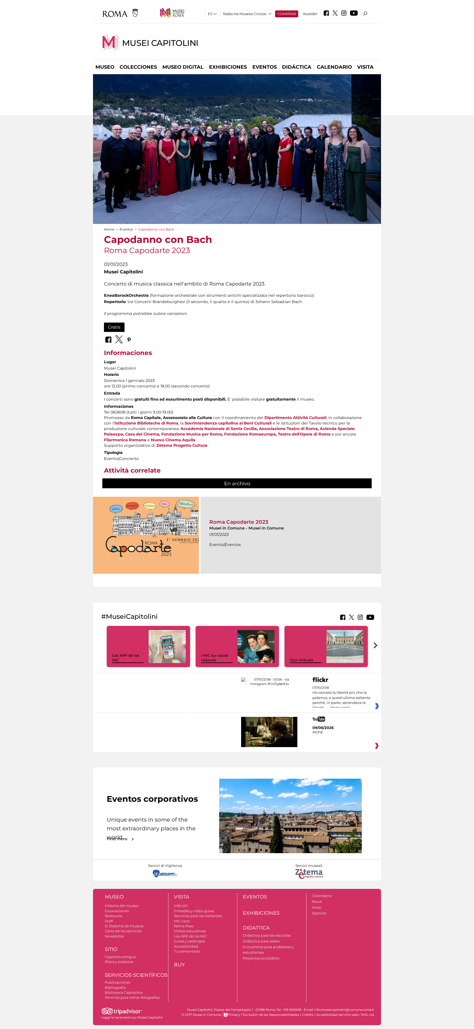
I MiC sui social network (214, 657)
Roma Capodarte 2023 (238, 522)
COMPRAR (286, 14)
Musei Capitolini (160, 43)
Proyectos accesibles (261, 958)
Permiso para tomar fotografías (132, 997)
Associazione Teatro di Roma (288, 428)
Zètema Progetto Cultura (181, 445)
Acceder (310, 14)
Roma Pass (183, 926)
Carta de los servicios (123, 931)
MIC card (182, 921)
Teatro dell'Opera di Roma (304, 434)
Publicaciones (117, 982)
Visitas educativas (190, 931)
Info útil (181, 905)
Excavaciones (117, 911)
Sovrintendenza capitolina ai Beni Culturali (228, 423)
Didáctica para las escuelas (267, 935)
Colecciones (138, 67)
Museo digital (183, 67)
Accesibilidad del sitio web (337, 1015)
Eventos (264, 67)
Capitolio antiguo (120, 957)
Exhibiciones (228, 67)
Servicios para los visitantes (198, 916)
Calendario (334, 67)
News (317, 901)
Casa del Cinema (142, 434)
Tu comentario (187, 951)
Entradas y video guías (194, 911)
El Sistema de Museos (124, 926)
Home (109, 229)
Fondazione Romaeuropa (250, 434)
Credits (308, 1015)
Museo (104, 67)
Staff (109, 921)
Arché (317, 732)
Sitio (111, 949)
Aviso (316, 907)
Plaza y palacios (119, 961)
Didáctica (296, 67)
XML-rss (367, 1015)
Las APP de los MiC (190, 936)
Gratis (114, 327)
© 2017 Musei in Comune (201, 1015)
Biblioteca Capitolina (124, 992)
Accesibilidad (186, 946)
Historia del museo (122, 905)
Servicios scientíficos (136, 975)
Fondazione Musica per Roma (191, 434)
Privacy (234, 1015)
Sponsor (319, 913)
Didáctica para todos (261, 941)
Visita (365, 67)
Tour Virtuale (301, 660)
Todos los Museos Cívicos (244, 14)
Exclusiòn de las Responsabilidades (271, 1015)
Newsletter (114, 936)
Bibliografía (115, 987)
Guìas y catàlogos (189, 941)
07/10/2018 (341, 698)
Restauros (113, 916)
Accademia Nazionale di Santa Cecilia (218, 428)
